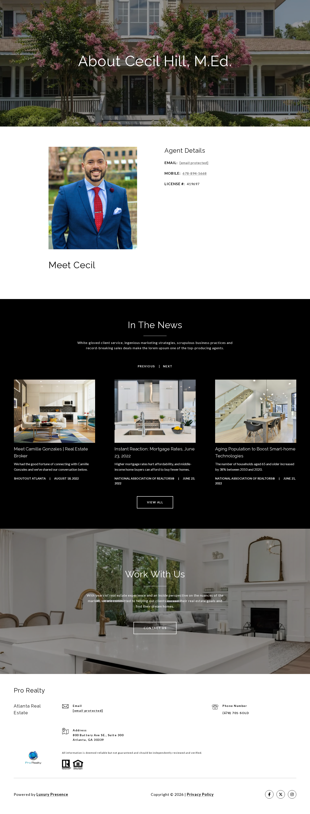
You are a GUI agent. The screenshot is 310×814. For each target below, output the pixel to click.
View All (155, 502)
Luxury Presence (52, 794)
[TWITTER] (280, 794)
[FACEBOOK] (269, 794)
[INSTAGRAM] (292, 794)
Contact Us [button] (155, 628)
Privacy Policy (200, 794)
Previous (146, 366)
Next (168, 366)
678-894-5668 (195, 173)
